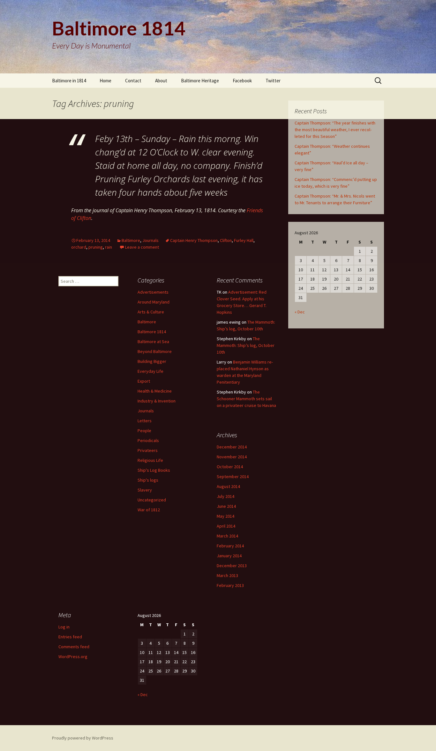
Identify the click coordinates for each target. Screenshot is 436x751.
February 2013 (230, 585)
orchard (78, 247)
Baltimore (131, 240)
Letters (145, 421)
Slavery (145, 490)
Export (144, 381)
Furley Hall (243, 240)
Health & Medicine (155, 391)
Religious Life (150, 460)
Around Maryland (153, 302)
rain (108, 247)
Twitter (273, 81)
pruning (95, 247)
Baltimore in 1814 (69, 81)
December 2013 (232, 565)
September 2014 (233, 476)
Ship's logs (148, 480)
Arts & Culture (151, 312)
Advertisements (153, 292)
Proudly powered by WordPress (82, 738)
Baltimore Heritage (200, 81)
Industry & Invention (157, 401)
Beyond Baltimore (155, 351)
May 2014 (225, 516)
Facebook (242, 81)
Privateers (148, 450)
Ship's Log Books (154, 470)
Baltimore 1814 (152, 331)
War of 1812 (149, 510)
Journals (150, 240)
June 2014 (226, 506)
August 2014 (228, 486)
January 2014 (229, 556)
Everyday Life (150, 371)
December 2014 (232, 447)
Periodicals (148, 440)
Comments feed (73, 647)
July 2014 (225, 496)
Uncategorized (152, 500)
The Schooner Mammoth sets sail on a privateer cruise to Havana (246, 398)
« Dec (300, 312)
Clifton (226, 240)
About (161, 81)
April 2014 (226, 526)
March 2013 (227, 575)
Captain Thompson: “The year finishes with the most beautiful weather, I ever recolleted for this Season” (335, 129)
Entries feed (70, 637)
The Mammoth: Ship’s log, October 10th (245, 345)
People (144, 430)
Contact (133, 81)
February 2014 (230, 546)
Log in (64, 627)
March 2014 (227, 536)
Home (105, 81)
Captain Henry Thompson (194, 240)
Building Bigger (152, 361)
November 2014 (232, 457)
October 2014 (230, 466)
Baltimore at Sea (153, 341)
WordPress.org (72, 656)
